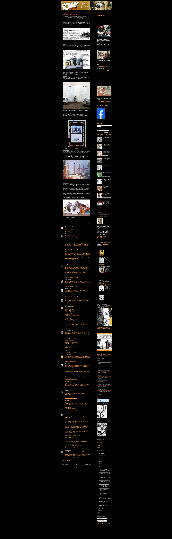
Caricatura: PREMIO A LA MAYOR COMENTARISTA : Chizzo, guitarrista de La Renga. (106, 196)
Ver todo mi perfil (101, 234)
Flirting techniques (106, 68)
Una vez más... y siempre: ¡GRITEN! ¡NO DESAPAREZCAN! (104, 485)
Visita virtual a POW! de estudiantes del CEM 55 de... (104, 496)
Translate (106, 132)
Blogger (108, 523)
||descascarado (68, 226)
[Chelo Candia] (101, 118)
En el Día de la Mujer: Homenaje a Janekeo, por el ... (105, 502)
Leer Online (100, 212)
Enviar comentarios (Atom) (71, 467)
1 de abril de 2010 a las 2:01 (70, 338)
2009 (99, 512)
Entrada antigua (88, 464)
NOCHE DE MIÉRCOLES (107, 251)
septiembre (101, 458)
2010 (99, 452)
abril (100, 466)
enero (100, 510)
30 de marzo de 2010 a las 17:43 (71, 237)
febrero (100, 508)
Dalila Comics (100, 375)
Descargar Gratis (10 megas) (103, 214)
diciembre (101, 453)
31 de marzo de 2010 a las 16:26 (71, 286)
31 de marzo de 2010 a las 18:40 (71, 296)
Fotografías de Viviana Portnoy (104, 384)
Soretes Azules (102, 285)
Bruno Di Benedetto (102, 372)
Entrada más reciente (65, 464)
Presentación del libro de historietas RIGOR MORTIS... (104, 489)
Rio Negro (101, 401)
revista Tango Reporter (102, 395)
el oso (66, 390)
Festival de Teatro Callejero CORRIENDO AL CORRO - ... (105, 473)
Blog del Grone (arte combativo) (104, 370)
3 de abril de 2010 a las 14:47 (71, 410)
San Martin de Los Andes (73, 444)
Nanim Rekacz (68, 306)
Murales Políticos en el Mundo (104, 391)
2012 (99, 449)
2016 (99, 442)
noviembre (101, 455)
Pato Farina (67, 288)
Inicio (77, 464)
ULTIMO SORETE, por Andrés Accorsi (107, 287)
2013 (99, 447)
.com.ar (103, 400)
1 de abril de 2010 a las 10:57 (71, 361)
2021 (99, 441)
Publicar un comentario (66, 460)
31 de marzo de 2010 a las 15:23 (71, 277)
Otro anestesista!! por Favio (108, 259)
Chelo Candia (68, 233)
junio (100, 463)
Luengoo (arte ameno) (102, 389)
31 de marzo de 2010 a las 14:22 (71, 262)
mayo (100, 464)
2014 (99, 445)
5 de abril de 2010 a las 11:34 (71, 437)
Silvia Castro (67, 363)
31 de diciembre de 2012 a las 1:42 (72, 447)
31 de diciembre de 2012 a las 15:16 (72, 457)
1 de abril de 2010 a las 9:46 (70, 352)
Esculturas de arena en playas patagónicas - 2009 (106, 159)
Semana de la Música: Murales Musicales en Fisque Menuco (106, 187)
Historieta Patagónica (103, 257)
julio (100, 461)
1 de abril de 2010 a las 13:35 (71, 379)
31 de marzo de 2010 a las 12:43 (71, 249)
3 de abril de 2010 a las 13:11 (71, 398)
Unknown (67, 354)
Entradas (100, 518)
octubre (100, 456)
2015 (99, 444)
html (68, 150)
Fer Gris (66, 264)
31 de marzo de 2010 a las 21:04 (71, 328)
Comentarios (101, 520)
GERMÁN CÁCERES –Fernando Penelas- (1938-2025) (108, 270)
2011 (99, 450)
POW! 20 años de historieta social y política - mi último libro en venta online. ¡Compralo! (106, 203)
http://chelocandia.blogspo (68, 148)
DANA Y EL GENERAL (104, 294)
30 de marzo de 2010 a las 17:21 (71, 231)
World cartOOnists (103, 276)
